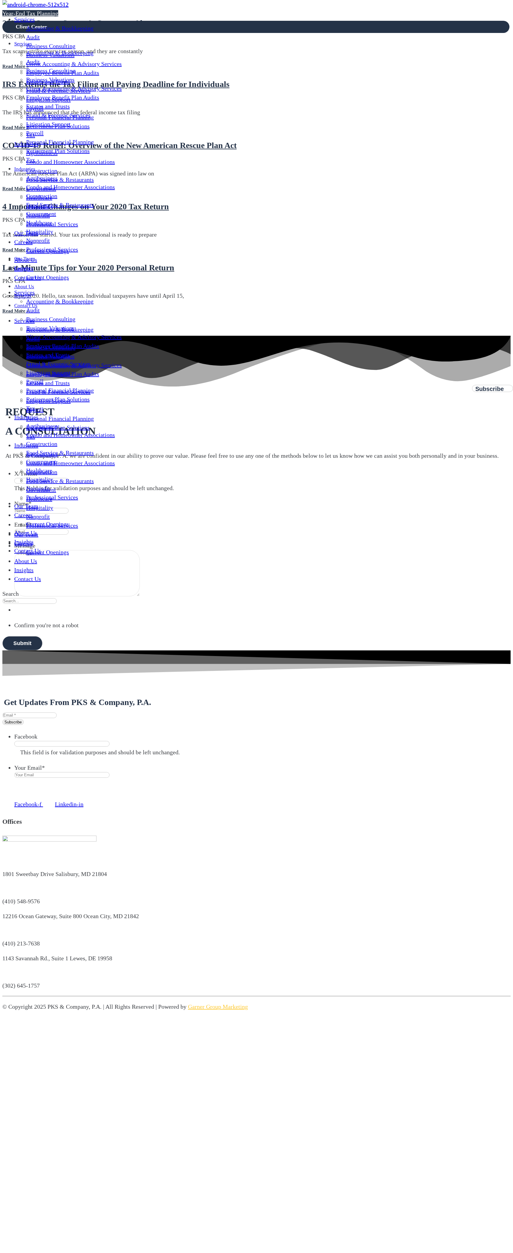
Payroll (35, 108)
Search (10, 593)
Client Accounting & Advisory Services (74, 64)
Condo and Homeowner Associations (70, 162)
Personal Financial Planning (60, 117)
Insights (24, 570)
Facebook (25, 736)
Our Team (26, 233)
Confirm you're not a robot (46, 625)
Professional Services (52, 224)
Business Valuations (50, 55)
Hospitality (39, 206)
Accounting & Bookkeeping (60, 28)
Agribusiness (42, 153)
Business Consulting (50, 46)
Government (41, 188)
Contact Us (27, 579)
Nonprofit (38, 215)
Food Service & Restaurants (60, 179)
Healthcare (39, 197)
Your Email (29, 767)
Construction (41, 170)
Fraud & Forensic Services (58, 90)
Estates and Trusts (48, 81)
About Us (25, 561)
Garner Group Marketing (218, 1006)
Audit (33, 37)
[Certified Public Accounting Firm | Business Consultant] (35, 4)
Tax (30, 135)
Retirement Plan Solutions (58, 126)
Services (24, 19)
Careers (23, 242)
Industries (26, 144)
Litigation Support (48, 99)
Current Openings (47, 251)
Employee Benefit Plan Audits (62, 72)
